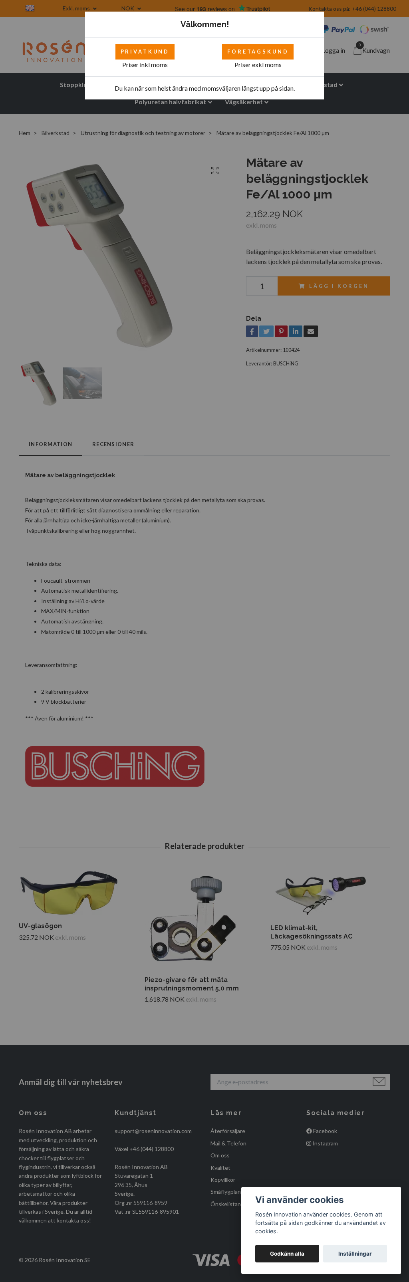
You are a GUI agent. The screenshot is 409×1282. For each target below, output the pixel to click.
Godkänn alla (287, 1253)
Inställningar (355, 1253)
